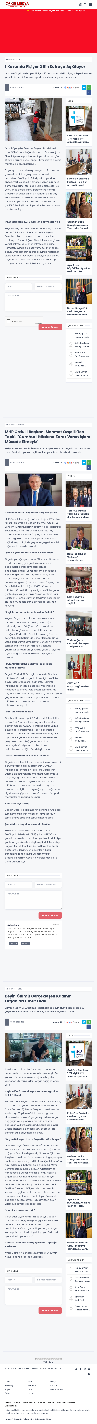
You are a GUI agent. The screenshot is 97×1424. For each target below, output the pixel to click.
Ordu (20, 59)
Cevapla (13, 943)
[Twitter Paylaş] (84, 87)
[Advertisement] (48, 35)
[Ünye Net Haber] (17, 4)
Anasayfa (10, 59)
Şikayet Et (25, 943)
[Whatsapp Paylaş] (89, 87)
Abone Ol (57, 87)
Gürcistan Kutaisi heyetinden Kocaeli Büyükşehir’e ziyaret (56, 11)
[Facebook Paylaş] (89, 92)
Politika (21, 424)
